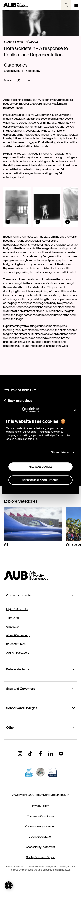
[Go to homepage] (40, 575)
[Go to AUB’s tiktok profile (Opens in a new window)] (30, 753)
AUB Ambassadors (17, 652)
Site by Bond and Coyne (40, 857)
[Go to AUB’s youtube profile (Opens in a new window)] (61, 753)
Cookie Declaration (40, 836)
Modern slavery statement (40, 826)
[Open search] (66, 5)
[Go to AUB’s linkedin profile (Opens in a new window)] (50, 753)
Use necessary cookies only (40, 480)
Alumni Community (18, 635)
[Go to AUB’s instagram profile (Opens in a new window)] (20, 753)
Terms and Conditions (40, 816)
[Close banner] (75, 409)
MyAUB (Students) (17, 609)
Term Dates (13, 617)
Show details (60, 452)
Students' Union (16, 644)
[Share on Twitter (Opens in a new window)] (19, 80)
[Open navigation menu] (76, 5)
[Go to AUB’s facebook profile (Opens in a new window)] (40, 753)
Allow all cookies (40, 466)
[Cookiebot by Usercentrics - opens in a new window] (22, 409)
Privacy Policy (40, 805)
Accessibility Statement (40, 847)
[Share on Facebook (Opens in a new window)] (29, 80)
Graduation (13, 626)
